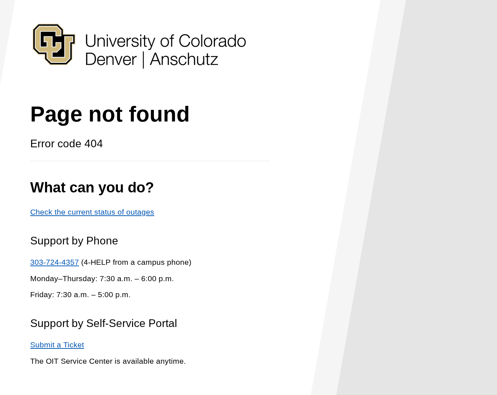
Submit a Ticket (57, 344)
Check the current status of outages (92, 212)
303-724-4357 (54, 262)
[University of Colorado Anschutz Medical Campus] (139, 82)
